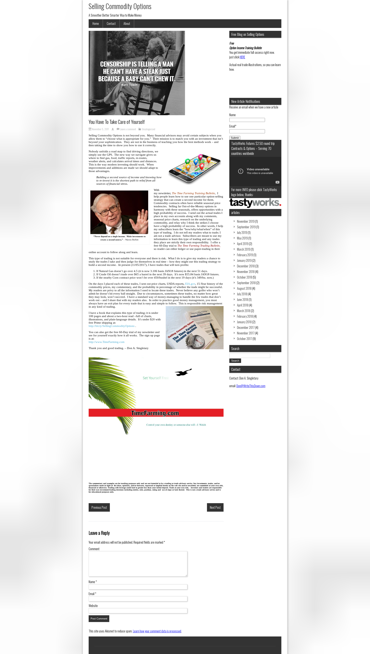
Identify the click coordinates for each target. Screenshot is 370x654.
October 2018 (244, 277)
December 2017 (246, 327)
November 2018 (246, 271)
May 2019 (242, 238)
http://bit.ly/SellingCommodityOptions (112, 325)
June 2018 (242, 299)
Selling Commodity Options (120, 6)
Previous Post (99, 507)
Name (93, 581)
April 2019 (242, 243)
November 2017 (245, 333)
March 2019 (243, 249)
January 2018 (244, 322)
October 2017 (244, 338)
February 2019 (245, 255)
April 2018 (242, 305)
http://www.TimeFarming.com (106, 341)
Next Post (215, 507)
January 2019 (244, 260)
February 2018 (245, 316)
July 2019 (242, 232)
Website (93, 605)
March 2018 (243, 310)
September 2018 (246, 282)
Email (92, 593)
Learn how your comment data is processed (157, 631)
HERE (242, 57)
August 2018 (244, 288)
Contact (111, 23)
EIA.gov (190, 283)
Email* (232, 126)
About (127, 23)
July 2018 (242, 294)
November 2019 (246, 221)
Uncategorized (148, 129)
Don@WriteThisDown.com (250, 386)
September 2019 (246, 227)
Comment (94, 549)
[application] (255, 171)
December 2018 (246, 266)
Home (95, 23)
